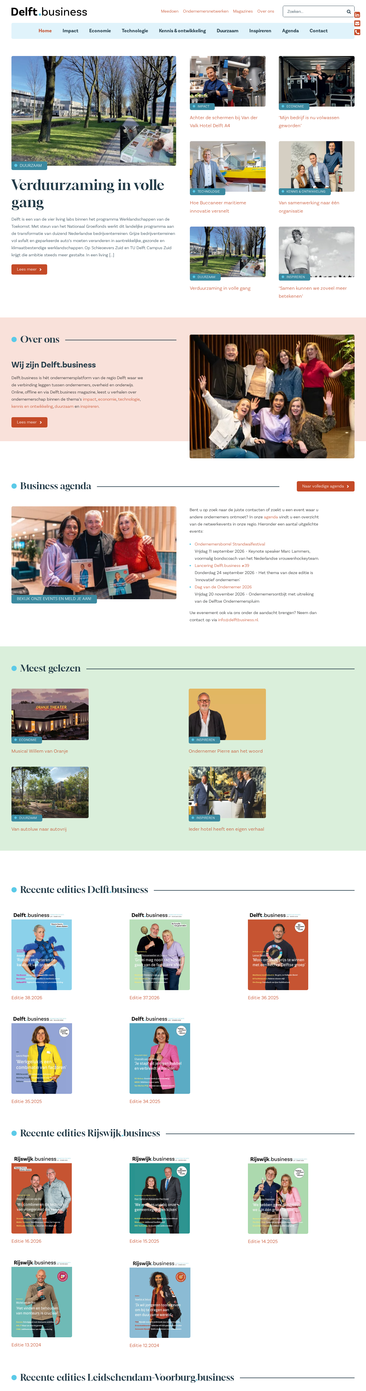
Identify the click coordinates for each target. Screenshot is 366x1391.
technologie (129, 399)
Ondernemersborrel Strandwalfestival (230, 544)
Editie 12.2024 (144, 1345)
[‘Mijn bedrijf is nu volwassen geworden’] (317, 58)
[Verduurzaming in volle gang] (93, 58)
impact (89, 399)
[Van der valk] (228, 58)
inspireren (89, 406)
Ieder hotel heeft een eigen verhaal (226, 829)
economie (107, 399)
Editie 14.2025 (263, 1241)
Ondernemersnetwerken (205, 11)
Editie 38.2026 (26, 998)
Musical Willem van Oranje (39, 751)
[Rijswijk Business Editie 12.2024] (160, 1259)
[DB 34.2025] (160, 1015)
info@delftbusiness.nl (238, 620)
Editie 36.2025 (263, 998)
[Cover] (41, 912)
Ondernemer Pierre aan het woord (226, 751)
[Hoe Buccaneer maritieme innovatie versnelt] (228, 143)
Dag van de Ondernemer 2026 (223, 587)
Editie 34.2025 (145, 1101)
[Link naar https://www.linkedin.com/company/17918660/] (358, 14)
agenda (271, 517)
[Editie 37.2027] (160, 912)
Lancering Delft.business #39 (222, 565)
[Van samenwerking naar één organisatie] (317, 143)
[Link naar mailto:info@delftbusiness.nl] (358, 23)
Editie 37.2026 (145, 998)
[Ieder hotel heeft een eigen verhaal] (227, 769)
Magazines (243, 11)
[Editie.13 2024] (41, 1259)
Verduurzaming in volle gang (220, 288)
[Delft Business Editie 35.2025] (41, 1015)
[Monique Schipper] (317, 228)
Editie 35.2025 (26, 1101)
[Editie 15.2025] (160, 1155)
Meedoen (169, 11)
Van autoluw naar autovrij (39, 829)
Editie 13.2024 (26, 1345)
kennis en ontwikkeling (32, 406)
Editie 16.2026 (26, 1241)
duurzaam (64, 406)
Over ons (265, 11)
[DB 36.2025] (278, 912)
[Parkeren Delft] (50, 769)
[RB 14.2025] (278, 1155)
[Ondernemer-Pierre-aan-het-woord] (227, 690)
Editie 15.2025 (144, 1241)
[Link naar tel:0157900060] (358, 32)
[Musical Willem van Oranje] (50, 690)
